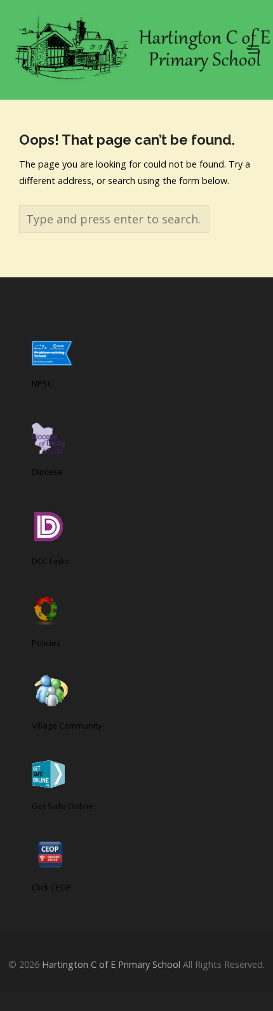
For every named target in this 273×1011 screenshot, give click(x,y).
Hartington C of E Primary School (111, 964)
